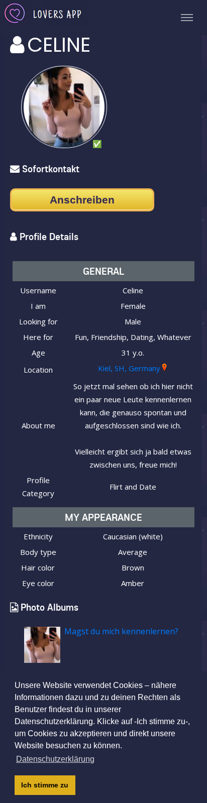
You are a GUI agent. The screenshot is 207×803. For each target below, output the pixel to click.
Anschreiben (82, 199)
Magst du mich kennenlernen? (121, 631)
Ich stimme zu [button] (44, 785)
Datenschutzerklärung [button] (55, 759)
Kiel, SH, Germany (129, 368)
